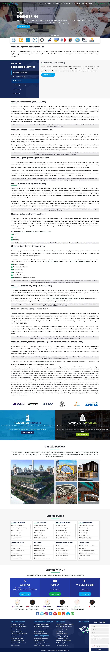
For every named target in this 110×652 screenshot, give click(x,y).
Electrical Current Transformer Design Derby (65, 153)
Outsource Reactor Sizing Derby (55, 210)
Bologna (96, 390)
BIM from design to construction (87, 553)
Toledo (70, 386)
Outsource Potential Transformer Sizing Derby (70, 338)
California (29, 369)
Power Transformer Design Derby (41, 282)
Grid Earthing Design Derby (18, 304)
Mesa (17, 377)
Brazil (21, 393)
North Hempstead (72, 380)
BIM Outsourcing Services (64, 550)
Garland (96, 371)
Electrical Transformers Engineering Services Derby (40, 280)
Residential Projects (17, 535)
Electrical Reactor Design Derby (54, 209)
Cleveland (70, 369)
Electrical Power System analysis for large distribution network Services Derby (47, 341)
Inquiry (91, 3)
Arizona (51, 367)
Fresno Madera (80, 371)
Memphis (13, 377)
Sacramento (20, 384)
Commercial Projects (85, 530)
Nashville (81, 377)
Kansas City (25, 375)
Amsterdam (85, 388)
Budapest (44, 393)
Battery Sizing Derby (17, 124)
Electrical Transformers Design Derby (21, 280)
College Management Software (41, 642)
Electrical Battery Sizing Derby (29, 124)
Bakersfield (77, 367)
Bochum (84, 390)
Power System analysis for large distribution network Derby (26, 356)
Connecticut (95, 369)
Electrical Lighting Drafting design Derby (35, 178)
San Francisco (48, 384)
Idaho (75, 373)
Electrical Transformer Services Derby (28, 246)
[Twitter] (42, 614)
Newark (38, 380)
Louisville (78, 375)
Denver (30, 371)
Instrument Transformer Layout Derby (57, 282)
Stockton (44, 386)
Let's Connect (101, 3)
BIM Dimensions (84, 558)
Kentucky (31, 375)
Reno (80, 382)
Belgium (62, 390)
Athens (13, 390)
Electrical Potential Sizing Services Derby (29, 309)
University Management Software (42, 645)
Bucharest (38, 393)
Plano (53, 382)
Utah (93, 386)
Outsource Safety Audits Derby (89, 242)
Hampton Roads (34, 373)
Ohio (82, 380)
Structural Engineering (40, 525)
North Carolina (48, 380)
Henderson (50, 373)
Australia (17, 390)
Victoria (23, 388)
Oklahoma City (87, 380)
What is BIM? (83, 548)
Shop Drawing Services (18, 545)
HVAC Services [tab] (16, 93)
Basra (88, 393)
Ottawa (26, 382)
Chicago (54, 369)
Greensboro (19, 373)
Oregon (17, 382)
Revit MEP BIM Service (63, 537)
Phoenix (44, 382)
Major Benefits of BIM (85, 555)
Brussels (34, 393)
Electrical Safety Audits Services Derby (28, 214)
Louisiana (74, 375)
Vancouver (13, 388)
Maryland (96, 375)
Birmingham (78, 390)
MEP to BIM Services (62, 530)
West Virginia (43, 388)
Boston (16, 369)
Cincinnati (65, 369)
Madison (88, 375)
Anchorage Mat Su (58, 393)
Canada (34, 369)
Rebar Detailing (16, 548)
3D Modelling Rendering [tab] (19, 85)
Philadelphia (38, 382)
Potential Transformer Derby (20, 336)
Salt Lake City (26, 384)
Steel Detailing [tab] (17, 89)
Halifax (28, 373)
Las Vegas (39, 375)
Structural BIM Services (63, 555)
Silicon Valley (63, 650)
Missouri (54, 377)
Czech (12, 395)
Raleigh (68, 382)
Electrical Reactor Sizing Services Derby (28, 183)
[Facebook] (38, 614)
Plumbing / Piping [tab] (17, 81)
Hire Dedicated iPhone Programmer (42, 629)
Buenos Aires (50, 393)
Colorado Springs (82, 369)
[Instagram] (46, 614)
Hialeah (55, 373)
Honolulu (60, 373)
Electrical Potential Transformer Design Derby (69, 336)
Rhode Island (85, 382)
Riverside (96, 382)
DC (22, 371)
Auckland (76, 393)
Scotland (69, 375)
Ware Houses (16, 553)
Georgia (87, 371)
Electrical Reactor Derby (19, 209)
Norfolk (42, 380)
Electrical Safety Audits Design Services (60, 242)
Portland (58, 382)
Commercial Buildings (18, 558)
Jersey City (20, 375)
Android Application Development (42, 626)
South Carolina (94, 384)
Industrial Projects (17, 533)
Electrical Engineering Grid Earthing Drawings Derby (66, 304)
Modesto (59, 377)
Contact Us (23, 29)
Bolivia (92, 390)
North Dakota (55, 380)
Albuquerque (30, 367)
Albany (24, 367)
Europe (24, 395)
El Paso (55, 371)
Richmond (91, 382)
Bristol (29, 393)
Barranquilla (49, 390)
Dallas (19, 371)
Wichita (48, 388)
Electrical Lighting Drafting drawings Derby (71, 178)
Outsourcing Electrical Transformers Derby (60, 280)
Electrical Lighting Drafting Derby (19, 178)
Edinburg (20, 395)
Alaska (21, 367)
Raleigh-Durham (74, 382)
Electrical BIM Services (63, 558)
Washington (36, 388)
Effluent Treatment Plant (41, 537)
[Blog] (59, 614)
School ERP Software (39, 640)
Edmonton (50, 371)
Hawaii (45, 373)
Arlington (60, 367)
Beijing (54, 390)
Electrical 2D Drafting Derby (26, 180)
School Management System (41, 638)
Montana (64, 377)
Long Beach (57, 375)
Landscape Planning (17, 537)
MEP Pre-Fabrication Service (64, 535)
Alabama (17, 367)
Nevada (90, 377)
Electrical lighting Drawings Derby (68, 180)
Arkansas (55, 367)
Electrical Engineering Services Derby (27, 46)
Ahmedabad (79, 388)
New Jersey (95, 377)
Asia (73, 393)
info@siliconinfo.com (85, 589)
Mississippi (49, 377)
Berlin (73, 390)
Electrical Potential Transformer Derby (35, 336)
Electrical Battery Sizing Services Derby (28, 101)
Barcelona (36, 390)
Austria (21, 390)
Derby (16, 395)
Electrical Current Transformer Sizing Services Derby (45, 154)
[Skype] (68, 614)
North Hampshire (63, 380)
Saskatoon (69, 384)
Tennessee (62, 386)
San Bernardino (40, 384)
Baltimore (82, 367)
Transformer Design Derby (76, 280)
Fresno (74, 371)
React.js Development (39, 631)
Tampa (49, 386)
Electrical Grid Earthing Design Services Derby (31, 285)
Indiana (87, 373)
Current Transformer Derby (18, 153)
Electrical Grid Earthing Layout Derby (85, 304)
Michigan (25, 377)
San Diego (54, 384)
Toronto (74, 386)
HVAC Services (38, 545)
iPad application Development (41, 633)
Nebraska (86, 377)
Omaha (93, 380)
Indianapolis (92, 373)
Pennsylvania (32, 382)
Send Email (85, 594)
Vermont (19, 388)
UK (97, 386)
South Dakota (14, 386)
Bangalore (30, 390)
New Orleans (21, 380)
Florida (59, 371)
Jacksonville (14, 375)
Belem (57, 390)
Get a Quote (27, 432)
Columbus (89, 369)
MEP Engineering (62, 525)
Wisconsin (57, 388)
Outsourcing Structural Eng (41, 528)
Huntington (70, 373)
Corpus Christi (14, 371)
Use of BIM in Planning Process (87, 550)
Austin (72, 367)
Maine (91, 375)
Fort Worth (70, 371)
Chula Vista (59, 369)
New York (26, 380)
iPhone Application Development (42, 624)
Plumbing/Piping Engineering (87, 525)
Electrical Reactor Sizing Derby (31, 209)
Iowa (97, 373)
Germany (91, 371)
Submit (99, 650)
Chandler (38, 369)
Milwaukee (31, 377)
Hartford (41, 373)
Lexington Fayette (46, 375)
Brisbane (25, 393)
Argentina (96, 388)
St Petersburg (38, 386)
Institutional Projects (17, 530)
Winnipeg (53, 388)
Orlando (21, 382)
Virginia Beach (29, 388)
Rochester (13, 384)
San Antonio (33, 384)
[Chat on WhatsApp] (72, 614)
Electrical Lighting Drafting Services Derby (30, 157)
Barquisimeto (42, 390)
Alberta (65, 393)
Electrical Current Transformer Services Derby (31, 129)
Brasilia (17, 393)
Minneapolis (37, 377)
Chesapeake (49, 369)
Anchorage (45, 367)
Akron (12, 367)
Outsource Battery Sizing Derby (56, 126)
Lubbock (83, 375)
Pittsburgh (49, 382)
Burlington (96, 393)
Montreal (76, 377)
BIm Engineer (61, 548)
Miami (21, 377)
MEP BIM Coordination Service (64, 533)
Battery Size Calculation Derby (58, 124)
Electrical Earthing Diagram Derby (60, 305)
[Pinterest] (55, 614)
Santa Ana (64, 384)
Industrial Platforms (17, 555)
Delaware (26, 371)
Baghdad (81, 393)
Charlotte (43, 369)
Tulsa (82, 386)
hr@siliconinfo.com (55, 589)
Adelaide (74, 388)
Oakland (78, 380)
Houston (65, 373)
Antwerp (91, 388)
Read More (47, 75)
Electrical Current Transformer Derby (32, 153)
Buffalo (20, 369)
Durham (45, 371)
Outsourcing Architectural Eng (20, 528)
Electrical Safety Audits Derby (20, 242)
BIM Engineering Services (63, 545)
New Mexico (14, 380)
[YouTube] (64, 614)
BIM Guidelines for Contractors (87, 545)
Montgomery (70, 377)
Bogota (88, 390)
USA (95, 386)
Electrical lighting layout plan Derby (52, 180)
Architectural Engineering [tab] (20, 72)
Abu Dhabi (68, 388)
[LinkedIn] (51, 614)
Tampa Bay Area (55, 386)
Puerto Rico (63, 382)
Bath (92, 393)
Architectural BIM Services (64, 553)
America (36, 367)
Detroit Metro (39, 371)
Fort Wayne (64, 371)
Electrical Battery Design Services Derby (74, 124)
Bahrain (26, 390)
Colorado (75, 369)
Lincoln (52, 375)
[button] (8, 20)
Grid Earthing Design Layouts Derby (32, 304)
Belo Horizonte (68, 390)
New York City (32, 380)
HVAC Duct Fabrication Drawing (42, 558)
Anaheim (40, 367)
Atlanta (64, 367)
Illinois (82, 373)
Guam (24, 373)
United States (87, 386)
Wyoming (63, 388)
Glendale (13, 373)
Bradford (13, 393)
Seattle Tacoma (80, 384)
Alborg (69, 393)
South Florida (22, 386)
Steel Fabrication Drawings (19, 550)
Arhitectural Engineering (18, 525)
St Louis (28, 386)
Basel (85, 393)
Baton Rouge (89, 367)
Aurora (68, 367)
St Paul (32, 386)
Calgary (24, 369)
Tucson (78, 386)
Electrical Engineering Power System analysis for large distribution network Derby (56, 356)
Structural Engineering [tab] (19, 76)
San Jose (59, 384)
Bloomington (95, 367)
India (79, 373)
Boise (12, 369)
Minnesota (43, 377)
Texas (66, 386)
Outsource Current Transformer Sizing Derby (66, 154)
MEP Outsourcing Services (64, 528)
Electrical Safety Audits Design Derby (43, 242)
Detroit (34, 371)
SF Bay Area (88, 384)
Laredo (35, 375)
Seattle (74, 384)
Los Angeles (63, 375)
